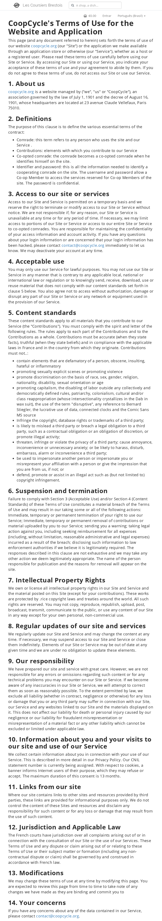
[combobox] (95, 5)
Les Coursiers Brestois (42, 5)
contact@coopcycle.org (83, 245)
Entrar (107, 16)
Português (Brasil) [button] (130, 16)
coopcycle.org (44, 45)
